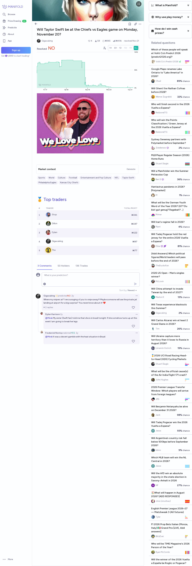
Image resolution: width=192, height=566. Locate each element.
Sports (41, 177)
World (51, 177)
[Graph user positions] (104, 48)
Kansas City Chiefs (69, 182)
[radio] (110, 48)
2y (73, 296)
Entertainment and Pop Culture (96, 177)
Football (73, 177)
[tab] (44, 266)
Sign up (16, 50)
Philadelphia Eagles (47, 182)
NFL (117, 177)
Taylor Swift (128, 177)
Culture (61, 177)
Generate (131, 169)
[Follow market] (130, 24)
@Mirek (49, 318)
